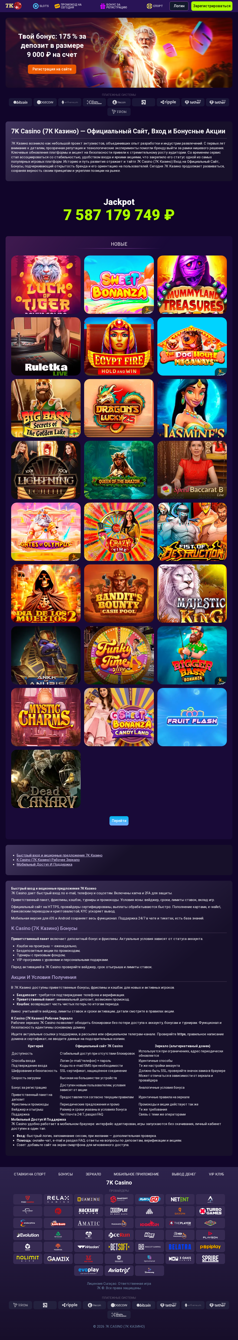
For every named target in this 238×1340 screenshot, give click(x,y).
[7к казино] (16, 6)
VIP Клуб (216, 1174)
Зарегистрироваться (212, 6)
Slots (44, 6)
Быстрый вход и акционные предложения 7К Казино (59, 855)
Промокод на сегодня (71, 6)
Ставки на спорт (30, 1174)
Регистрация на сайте (52, 69)
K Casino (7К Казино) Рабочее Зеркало (48, 860)
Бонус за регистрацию (116, 6)
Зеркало (93, 1174)
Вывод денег (184, 1174)
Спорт (158, 6)
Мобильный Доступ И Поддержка (44, 864)
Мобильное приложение (136, 1174)
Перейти (119, 821)
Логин (179, 6)
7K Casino (119, 1182)
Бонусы (66, 1174)
